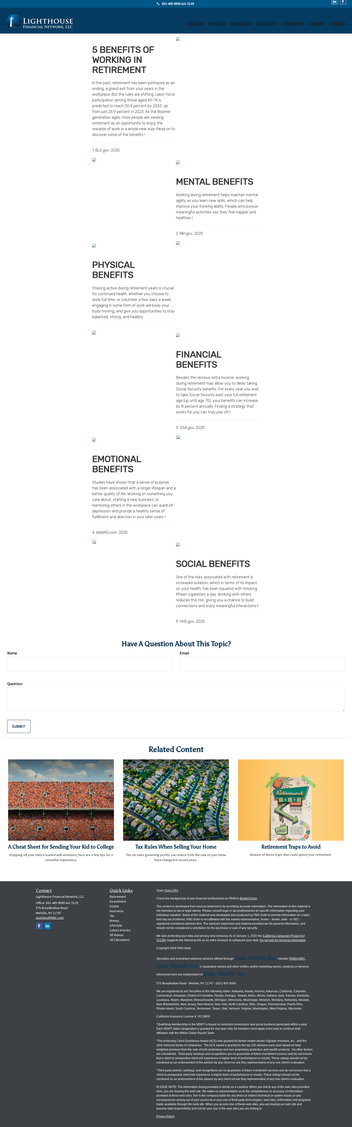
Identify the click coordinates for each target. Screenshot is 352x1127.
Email (184, 653)
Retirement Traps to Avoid (291, 847)
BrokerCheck (248, 898)
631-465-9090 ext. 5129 (178, 3)
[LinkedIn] (47, 926)
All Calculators (120, 940)
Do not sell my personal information (283, 940)
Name (12, 653)
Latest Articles (120, 930)
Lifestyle (116, 925)
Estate (114, 906)
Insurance (117, 911)
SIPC (302, 958)
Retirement (118, 896)
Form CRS (171, 890)
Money (114, 920)
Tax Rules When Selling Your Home (176, 847)
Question (14, 683)
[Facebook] (39, 926)
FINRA (293, 958)
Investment (118, 901)
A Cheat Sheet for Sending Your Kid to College (61, 847)
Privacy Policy (165, 1116)
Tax (112, 916)
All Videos (117, 935)
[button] (195, 23)
